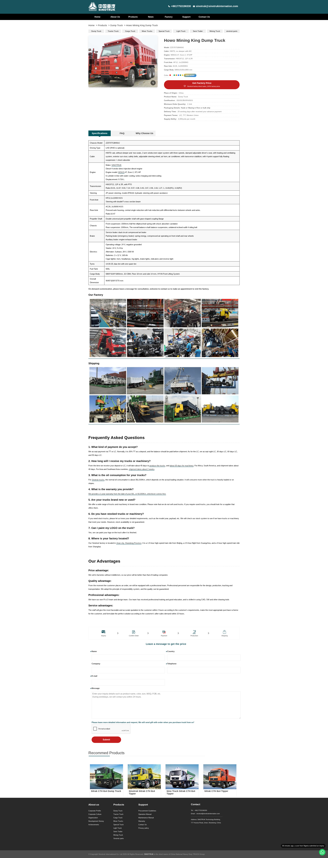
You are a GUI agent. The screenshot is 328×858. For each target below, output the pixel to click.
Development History (96, 821)
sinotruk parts (231, 31)
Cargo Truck (130, 31)
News (150, 17)
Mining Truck (215, 31)
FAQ (122, 133)
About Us (115, 17)
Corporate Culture (94, 814)
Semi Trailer (198, 31)
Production (194, 636)
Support (186, 17)
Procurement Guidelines (147, 811)
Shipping (224, 636)
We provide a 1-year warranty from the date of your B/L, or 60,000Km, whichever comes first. (127, 494)
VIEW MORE (190, 75)
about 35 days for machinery (181, 466)
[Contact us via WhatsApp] (322, 852)
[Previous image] (92, 61)
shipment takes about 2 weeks (141, 469)
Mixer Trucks (147, 31)
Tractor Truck (113, 31)
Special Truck (164, 31)
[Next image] (154, 61)
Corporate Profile (94, 811)
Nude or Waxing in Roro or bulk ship (195, 108)
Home (97, 17)
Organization (93, 818)
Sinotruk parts (118, 838)
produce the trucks (157, 466)
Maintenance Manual (146, 818)
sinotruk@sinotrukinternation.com (217, 6)
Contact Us (204, 17)
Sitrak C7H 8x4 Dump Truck (106, 791)
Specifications (99, 133)
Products (133, 17)
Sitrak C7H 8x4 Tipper (216, 791)
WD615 (121, 172)
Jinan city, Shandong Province (128, 543)
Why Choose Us (144, 133)
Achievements (93, 825)
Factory (168, 17)
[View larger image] (153, 82)
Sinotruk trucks (98, 480)
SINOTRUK (116, 165)
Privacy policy (143, 828)
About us (93, 804)
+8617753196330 (181, 6)
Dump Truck (116, 25)
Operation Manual (144, 814)
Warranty (141, 821)
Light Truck (180, 31)
